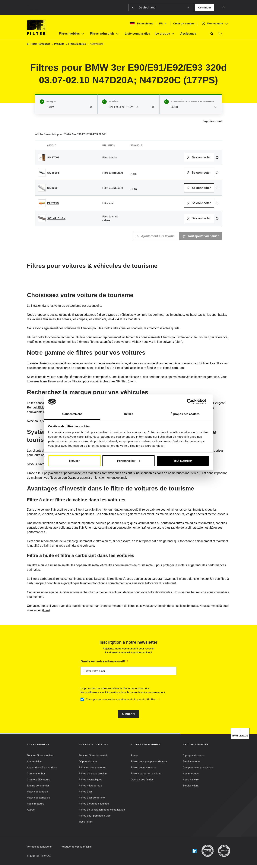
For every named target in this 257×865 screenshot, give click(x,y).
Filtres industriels (102, 33)
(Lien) (178, 341)
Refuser (74, 460)
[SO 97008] (42, 157)
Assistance (188, 33)
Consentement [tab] (72, 413)
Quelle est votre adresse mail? (103, 661)
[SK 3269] (42, 188)
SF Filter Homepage (38, 43)
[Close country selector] (224, 7)
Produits (59, 43)
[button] (204, 7)
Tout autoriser (182, 460)
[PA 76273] (42, 203)
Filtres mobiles (69, 33)
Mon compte (215, 23)
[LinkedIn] (194, 850)
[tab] (66, 104)
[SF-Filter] (36, 27)
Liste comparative (137, 33)
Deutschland (146, 7)
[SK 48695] (42, 172)
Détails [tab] (128, 413)
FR (161, 23)
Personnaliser (126, 460)
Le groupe (162, 33)
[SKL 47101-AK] (42, 218)
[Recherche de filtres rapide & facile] (211, 33)
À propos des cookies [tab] (184, 413)
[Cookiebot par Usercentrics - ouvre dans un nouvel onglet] (192, 401)
